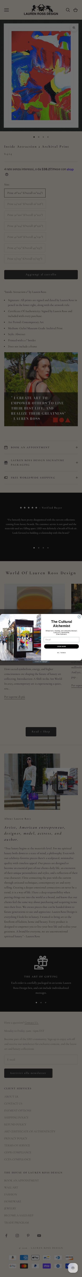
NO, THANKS (61, 653)
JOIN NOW (61, 646)
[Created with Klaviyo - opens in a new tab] (41, 661)
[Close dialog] (79, 616)
